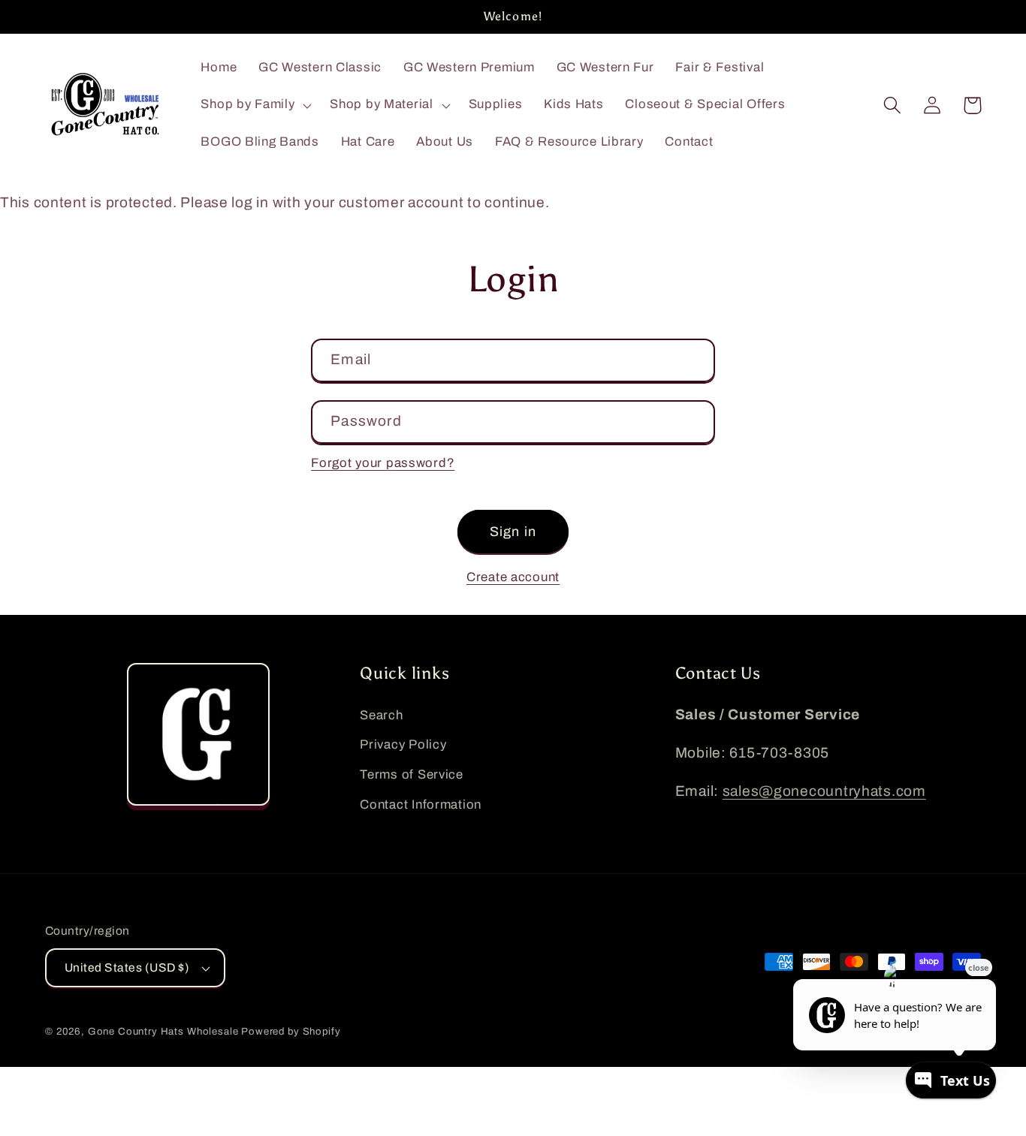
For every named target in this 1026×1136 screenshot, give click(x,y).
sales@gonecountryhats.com (824, 791)
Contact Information (420, 804)
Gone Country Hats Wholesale (163, 1031)
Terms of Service (411, 774)
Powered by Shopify (290, 1031)
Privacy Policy (403, 744)
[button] (254, 105)
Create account (513, 577)
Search (381, 715)
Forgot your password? (382, 463)
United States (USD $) (127, 967)
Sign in (513, 531)
